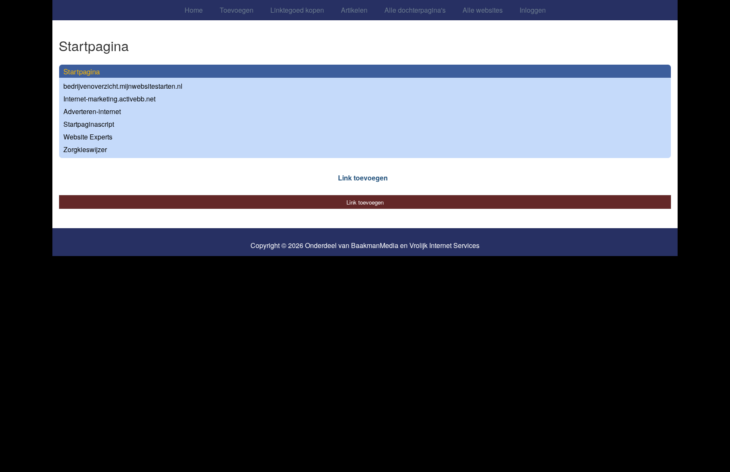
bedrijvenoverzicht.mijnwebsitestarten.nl (122, 86)
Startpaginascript (88, 124)
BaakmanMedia (374, 245)
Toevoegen (236, 10)
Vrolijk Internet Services (444, 245)
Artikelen (354, 10)
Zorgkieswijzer (85, 149)
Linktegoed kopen (297, 10)
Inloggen (533, 10)
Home (194, 10)
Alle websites (483, 10)
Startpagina (81, 71)
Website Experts (87, 137)
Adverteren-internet (92, 111)
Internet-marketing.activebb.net (109, 99)
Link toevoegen (363, 178)
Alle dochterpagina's (415, 10)
